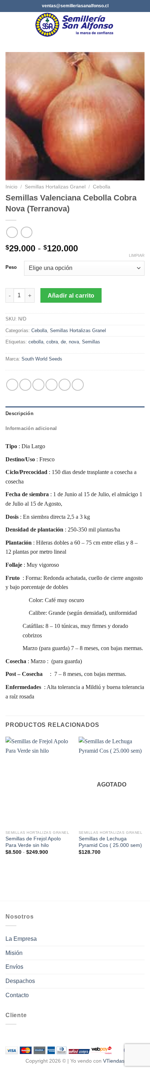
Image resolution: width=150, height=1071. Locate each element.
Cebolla (101, 187)
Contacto (17, 995)
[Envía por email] (52, 385)
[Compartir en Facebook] (25, 385)
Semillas (91, 342)
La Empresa (21, 939)
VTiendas (114, 1061)
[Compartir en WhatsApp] (12, 385)
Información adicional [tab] (31, 428)
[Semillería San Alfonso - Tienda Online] (76, 24)
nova (74, 342)
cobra (52, 342)
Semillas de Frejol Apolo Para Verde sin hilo (33, 842)
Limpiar (137, 255)
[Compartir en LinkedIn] (78, 385)
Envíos (14, 967)
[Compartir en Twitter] (38, 385)
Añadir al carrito (71, 295)
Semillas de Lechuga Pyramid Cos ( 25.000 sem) (110, 842)
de (63, 342)
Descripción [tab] (19, 413)
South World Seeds (41, 359)
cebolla (35, 342)
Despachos (20, 981)
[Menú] (9, 24)
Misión (14, 953)
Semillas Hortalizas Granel (55, 187)
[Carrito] (141, 25)
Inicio (11, 187)
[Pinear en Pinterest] (65, 385)
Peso (11, 267)
